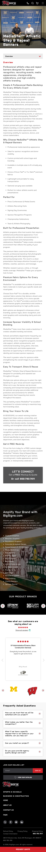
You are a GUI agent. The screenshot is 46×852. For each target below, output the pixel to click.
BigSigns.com (14, 844)
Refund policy (8, 831)
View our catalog (25, 777)
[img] (23, 627)
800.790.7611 (38, 834)
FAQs (5, 815)
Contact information (10, 834)
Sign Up (38, 770)
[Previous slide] (3, 606)
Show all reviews (22, 630)
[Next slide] (43, 606)
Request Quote (23, 849)
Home (5, 800)
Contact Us (8, 810)
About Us (7, 805)
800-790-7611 (27, 478)
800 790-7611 (7, 840)
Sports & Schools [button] (12, 792)
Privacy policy (22, 831)
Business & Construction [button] (16, 796)
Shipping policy (37, 831)
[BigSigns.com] (13, 689)
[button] (32, 3)
